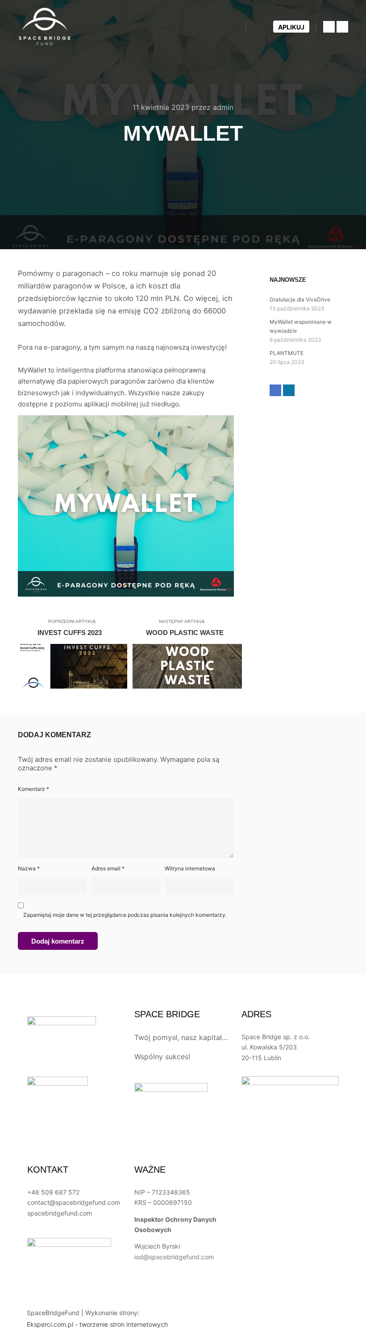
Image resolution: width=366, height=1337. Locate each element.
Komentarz (33, 788)
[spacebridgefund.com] (44, 27)
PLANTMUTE (287, 353)
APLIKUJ (291, 27)
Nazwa (29, 868)
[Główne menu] (261, 27)
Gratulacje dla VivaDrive (300, 299)
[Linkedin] (342, 27)
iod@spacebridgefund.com (174, 1257)
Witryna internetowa (190, 868)
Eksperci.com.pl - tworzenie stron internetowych (97, 1324)
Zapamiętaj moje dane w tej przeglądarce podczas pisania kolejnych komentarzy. (125, 914)
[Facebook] (329, 27)
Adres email (108, 868)
